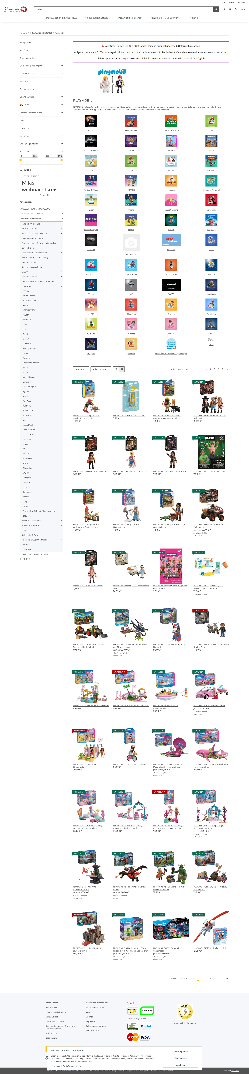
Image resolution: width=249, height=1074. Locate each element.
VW (131, 294)
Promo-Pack (131, 254)
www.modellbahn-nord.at (185, 1023)
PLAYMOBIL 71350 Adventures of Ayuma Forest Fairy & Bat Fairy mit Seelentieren (130, 949)
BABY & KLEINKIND (30, 229)
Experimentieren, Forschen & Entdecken (39, 243)
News (231, 2)
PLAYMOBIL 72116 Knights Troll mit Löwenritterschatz (168, 888)
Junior (91, 210)
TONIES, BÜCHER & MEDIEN (31, 213)
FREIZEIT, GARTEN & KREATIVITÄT (34, 554)
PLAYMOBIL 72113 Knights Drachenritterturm (84, 888)
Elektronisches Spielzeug (32, 238)
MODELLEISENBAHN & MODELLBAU (35, 209)
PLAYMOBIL (27, 286)
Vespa (91, 294)
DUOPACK (211, 170)
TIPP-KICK (26, 544)
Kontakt (241, 2)
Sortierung (80, 369)
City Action (131, 314)
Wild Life (91, 334)
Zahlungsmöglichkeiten (56, 1012)
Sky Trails (171, 249)
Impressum (55, 1066)
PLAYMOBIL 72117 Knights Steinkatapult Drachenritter (210, 888)
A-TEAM (91, 130)
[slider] (20, 160)
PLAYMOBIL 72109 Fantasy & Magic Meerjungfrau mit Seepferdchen (168, 826)
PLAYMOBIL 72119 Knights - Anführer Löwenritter (169, 645)
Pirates (211, 334)
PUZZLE (25, 530)
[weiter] (227, 369)
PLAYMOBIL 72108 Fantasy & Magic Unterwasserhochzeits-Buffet (128, 826)
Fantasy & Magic (91, 190)
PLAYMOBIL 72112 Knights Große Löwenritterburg (87, 949)
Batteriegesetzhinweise (96, 1026)
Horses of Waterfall (211, 190)
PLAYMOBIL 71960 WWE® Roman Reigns (90, 471)
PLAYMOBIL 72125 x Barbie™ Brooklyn (129, 764)
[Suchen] (216, 9)
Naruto (171, 229)
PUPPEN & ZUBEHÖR (30, 525)
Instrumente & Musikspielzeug (35, 257)
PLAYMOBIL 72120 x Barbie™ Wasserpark (91, 705)
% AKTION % (25, 559)
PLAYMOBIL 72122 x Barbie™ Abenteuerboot (165, 707)
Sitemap (89, 1017)
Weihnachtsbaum (31, 176)
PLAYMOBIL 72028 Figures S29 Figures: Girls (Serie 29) (170, 587)
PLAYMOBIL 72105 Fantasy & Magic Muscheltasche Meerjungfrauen (168, 765)
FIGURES (131, 190)
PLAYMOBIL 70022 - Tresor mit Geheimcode (166, 949)
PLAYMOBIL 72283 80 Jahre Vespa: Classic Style (131, 587)
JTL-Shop (235, 1071)
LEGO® (25, 272)
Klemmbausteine (29, 262)
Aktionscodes (51, 1033)
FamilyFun (211, 314)
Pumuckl (44, 195)
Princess (131, 334)
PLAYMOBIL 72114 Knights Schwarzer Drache (129, 888)
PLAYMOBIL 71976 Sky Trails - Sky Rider (210, 948)
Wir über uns (51, 1007)
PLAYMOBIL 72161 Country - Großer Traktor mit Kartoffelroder (88, 645)
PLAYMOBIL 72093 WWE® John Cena (209, 471)
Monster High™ (91, 229)
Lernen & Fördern (29, 276)
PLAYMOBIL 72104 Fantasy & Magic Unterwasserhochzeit (208, 826)
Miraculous (211, 210)
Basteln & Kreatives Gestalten (34, 233)
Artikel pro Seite (100, 369)
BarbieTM (171, 150)
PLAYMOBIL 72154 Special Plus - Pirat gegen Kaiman (169, 525)
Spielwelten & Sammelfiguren (34, 540)
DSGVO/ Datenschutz (72, 1066)
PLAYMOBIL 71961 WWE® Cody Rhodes (130, 471)
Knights (131, 210)
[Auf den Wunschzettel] (105, 383)
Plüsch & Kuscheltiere (31, 520)
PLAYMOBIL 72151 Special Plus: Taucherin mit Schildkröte (86, 416)
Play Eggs (211, 229)
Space (211, 249)
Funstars (171, 190)
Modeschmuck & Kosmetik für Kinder (38, 281)
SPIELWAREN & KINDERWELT (32, 218)
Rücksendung (51, 1038)
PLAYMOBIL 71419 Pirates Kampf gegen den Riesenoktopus (130, 645)
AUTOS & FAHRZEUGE (31, 224)
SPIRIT (91, 314)
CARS (211, 150)
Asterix (211, 130)
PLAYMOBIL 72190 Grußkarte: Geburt (129, 415)
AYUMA (131, 150)
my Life (131, 229)
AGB (88, 1012)
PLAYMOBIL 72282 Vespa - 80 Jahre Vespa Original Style (211, 645)
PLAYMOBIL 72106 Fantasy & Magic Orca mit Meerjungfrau (210, 765)
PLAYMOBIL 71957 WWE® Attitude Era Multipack (209, 416)
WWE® (171, 294)
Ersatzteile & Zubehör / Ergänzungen (171, 353)
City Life (171, 314)
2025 (211, 344)
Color (91, 170)
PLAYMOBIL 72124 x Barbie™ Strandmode (85, 765)
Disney (171, 170)
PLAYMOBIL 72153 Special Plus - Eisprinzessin (127, 525)
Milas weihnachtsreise (41, 186)
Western (131, 353)
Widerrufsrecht (92, 1030)
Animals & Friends (171, 130)
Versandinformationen (55, 1021)
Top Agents (211, 274)
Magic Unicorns (171, 210)
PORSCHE (91, 249)
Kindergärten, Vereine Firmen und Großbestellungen (60, 1027)
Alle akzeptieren (180, 1051)
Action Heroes (131, 130)
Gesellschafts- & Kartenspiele (34, 252)
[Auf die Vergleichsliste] (98, 383)
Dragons (91, 353)
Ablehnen (180, 1065)
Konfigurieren (180, 1058)
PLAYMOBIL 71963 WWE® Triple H (88, 585)
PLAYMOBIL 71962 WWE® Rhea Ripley (169, 471)
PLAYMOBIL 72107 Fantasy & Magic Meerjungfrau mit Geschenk (88, 826)
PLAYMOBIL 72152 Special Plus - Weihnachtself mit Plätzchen (87, 525)
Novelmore (211, 294)
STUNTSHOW (171, 274)
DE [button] (222, 2)
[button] (224, 9)
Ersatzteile (26, 549)
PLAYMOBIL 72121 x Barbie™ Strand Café (131, 705)
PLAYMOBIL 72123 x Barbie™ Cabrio (209, 705)
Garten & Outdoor (29, 248)
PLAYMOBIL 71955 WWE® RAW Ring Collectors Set (208, 525)
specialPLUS (91, 274)
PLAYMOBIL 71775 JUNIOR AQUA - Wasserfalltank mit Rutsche (208, 587)
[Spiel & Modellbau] (15, 9)
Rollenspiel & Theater (31, 535)
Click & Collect (52, 1017)
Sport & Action (131, 274)
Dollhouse (171, 334)
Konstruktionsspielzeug (32, 267)
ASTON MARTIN (91, 150)
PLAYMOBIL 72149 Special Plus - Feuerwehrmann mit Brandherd (167, 416)
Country (131, 170)
